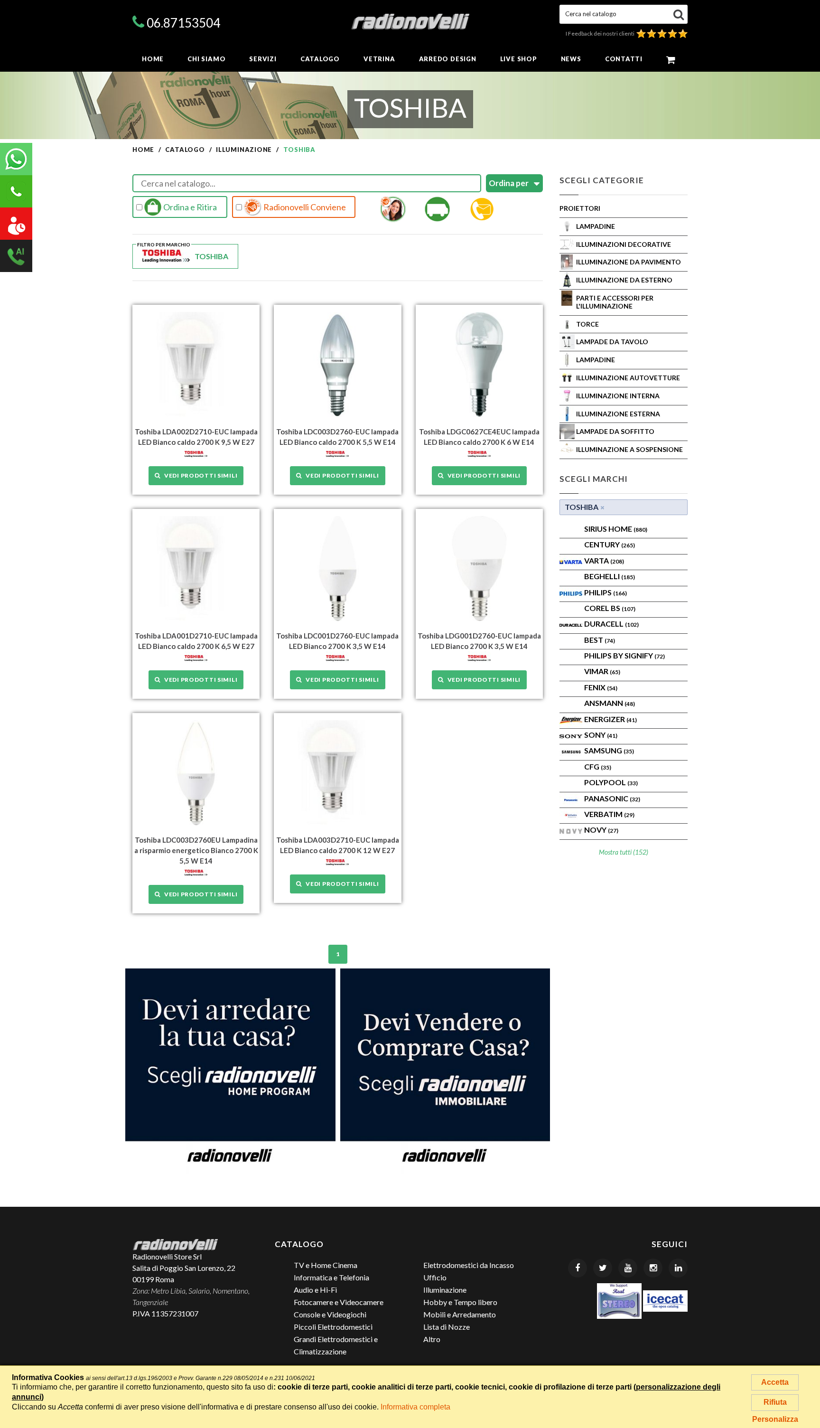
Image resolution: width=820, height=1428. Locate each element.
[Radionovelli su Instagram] (652, 1268)
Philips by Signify (624, 655)
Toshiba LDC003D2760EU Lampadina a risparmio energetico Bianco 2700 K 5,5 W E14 (196, 850)
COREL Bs (609, 607)
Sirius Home (615, 528)
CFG (597, 766)
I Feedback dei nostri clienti (601, 33)
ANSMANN (609, 702)
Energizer (610, 718)
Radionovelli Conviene (304, 207)
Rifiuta (775, 1402)
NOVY (601, 829)
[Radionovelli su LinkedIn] (678, 1268)
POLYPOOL (611, 782)
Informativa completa (415, 1407)
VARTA (604, 560)
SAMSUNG (609, 750)
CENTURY (609, 544)
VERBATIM (609, 813)
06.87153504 (183, 22)
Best (599, 639)
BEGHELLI (609, 576)
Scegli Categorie (601, 180)
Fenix (600, 687)
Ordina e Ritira (189, 207)
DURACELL (611, 623)
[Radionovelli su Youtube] (627, 1268)
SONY (600, 734)
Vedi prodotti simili (199, 475)
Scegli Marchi (593, 479)
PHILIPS (605, 592)
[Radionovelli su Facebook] (577, 1268)
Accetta (775, 1382)
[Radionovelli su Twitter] (602, 1268)
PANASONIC (612, 798)
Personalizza (775, 1419)
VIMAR (602, 671)
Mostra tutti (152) (623, 852)
